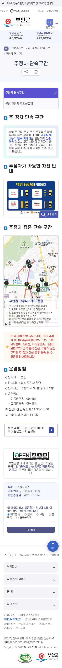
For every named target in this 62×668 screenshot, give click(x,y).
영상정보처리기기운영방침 (38, 619)
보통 (42, 514)
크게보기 (51, 214)
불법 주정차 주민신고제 (19, 103)
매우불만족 (25, 517)
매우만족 (15, 514)
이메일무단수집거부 (29, 615)
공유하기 (26, 72)
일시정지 (10, 555)
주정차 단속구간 (14, 53)
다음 (15, 555)
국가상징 (7, 628)
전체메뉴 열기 (56, 22)
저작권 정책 (9, 623)
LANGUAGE (53, 10)
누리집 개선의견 (27, 623)
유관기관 (12, 604)
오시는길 (20, 628)
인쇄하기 (35, 72)
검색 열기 (49, 22)
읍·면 (10, 591)
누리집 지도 (9, 615)
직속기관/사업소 (16, 579)
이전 (5, 555)
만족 (29, 514)
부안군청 (4, 10)
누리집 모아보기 (21, 10)
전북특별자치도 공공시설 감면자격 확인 (23, 555)
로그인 (41, 10)
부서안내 (12, 566)
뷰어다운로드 (45, 623)
